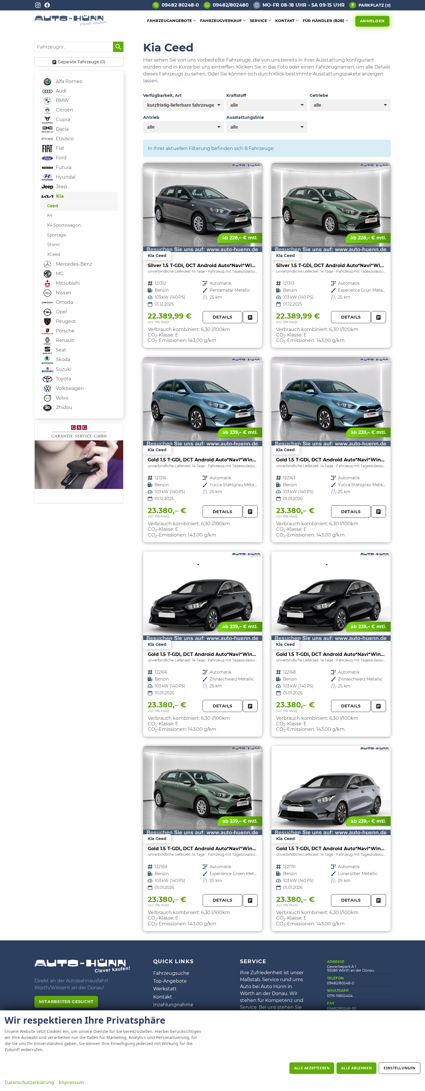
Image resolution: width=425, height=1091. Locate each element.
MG (59, 273)
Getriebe (319, 95)
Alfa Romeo (68, 81)
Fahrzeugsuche (171, 973)
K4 (49, 215)
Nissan (63, 292)
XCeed (53, 254)
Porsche (65, 331)
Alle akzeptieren (312, 1068)
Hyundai (65, 177)
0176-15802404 (340, 996)
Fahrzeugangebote (169, 20)
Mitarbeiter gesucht (66, 1001)
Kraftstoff (236, 95)
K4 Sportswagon (64, 225)
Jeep (61, 186)
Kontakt (285, 20)
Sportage (56, 235)
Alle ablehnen (356, 1068)
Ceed (52, 205)
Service (258, 20)
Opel (61, 312)
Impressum (71, 1082)
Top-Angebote (170, 981)
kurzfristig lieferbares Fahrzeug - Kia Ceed (202, 255)
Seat (60, 350)
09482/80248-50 (341, 1008)
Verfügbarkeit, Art (162, 95)
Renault (64, 340)
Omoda (64, 302)
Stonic (53, 244)
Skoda (62, 359)
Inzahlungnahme (173, 1004)
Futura (63, 167)
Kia (59, 196)
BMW (62, 100)
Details (222, 317)
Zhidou (63, 407)
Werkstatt (165, 989)
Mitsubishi (67, 283)
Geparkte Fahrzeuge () (82, 61)
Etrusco (64, 138)
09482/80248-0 (340, 983)
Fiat (59, 148)
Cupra (62, 119)
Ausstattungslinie (245, 117)
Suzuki (63, 369)
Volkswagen (69, 388)
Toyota (63, 379)
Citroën (64, 110)
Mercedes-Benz (73, 264)
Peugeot (65, 321)
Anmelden (372, 21)
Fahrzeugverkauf (221, 20)
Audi (60, 91)
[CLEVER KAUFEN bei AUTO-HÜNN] (70, 24)
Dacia (62, 129)
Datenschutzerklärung (29, 1082)
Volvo (61, 398)
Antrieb (151, 117)
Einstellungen (399, 1068)
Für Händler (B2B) (323, 20)
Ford (60, 157)
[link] (250, 317)
